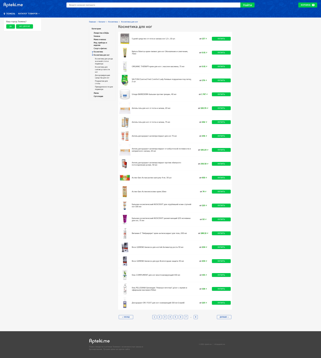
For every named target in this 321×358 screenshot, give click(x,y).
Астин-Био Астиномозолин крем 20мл (149, 191)
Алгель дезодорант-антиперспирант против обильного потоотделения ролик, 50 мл (156, 164)
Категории (96, 29)
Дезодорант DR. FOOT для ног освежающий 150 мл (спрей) (158, 303)
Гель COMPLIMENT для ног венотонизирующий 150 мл (156, 275)
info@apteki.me (219, 344)
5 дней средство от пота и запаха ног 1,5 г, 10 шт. (153, 39)
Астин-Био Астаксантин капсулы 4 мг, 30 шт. (152, 178)
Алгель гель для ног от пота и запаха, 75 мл (151, 122)
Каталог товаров (28, 14)
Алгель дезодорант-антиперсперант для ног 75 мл (154, 136)
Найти (247, 5)
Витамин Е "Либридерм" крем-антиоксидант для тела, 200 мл (159, 233)
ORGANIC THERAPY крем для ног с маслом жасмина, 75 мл (158, 66)
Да (11, 26)
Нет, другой (24, 26)
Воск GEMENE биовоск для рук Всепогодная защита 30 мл (158, 261)
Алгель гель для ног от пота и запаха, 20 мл (151, 108)
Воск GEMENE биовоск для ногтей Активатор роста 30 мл (157, 247)
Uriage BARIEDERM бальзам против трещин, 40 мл (154, 94)
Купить (221, 39)
